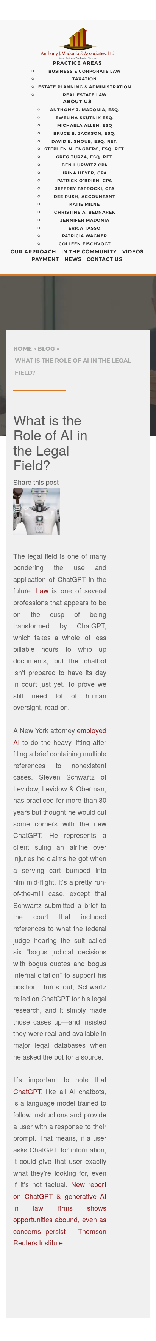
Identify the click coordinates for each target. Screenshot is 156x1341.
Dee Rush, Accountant (84, 196)
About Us (77, 101)
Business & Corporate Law (84, 71)
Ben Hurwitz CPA (85, 165)
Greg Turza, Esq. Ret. (85, 157)
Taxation (84, 79)
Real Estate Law (85, 94)
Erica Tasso (85, 228)
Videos (133, 251)
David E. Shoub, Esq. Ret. (84, 141)
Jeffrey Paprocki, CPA (85, 188)
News (72, 259)
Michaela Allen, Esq (84, 125)
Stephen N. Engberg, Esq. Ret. (84, 149)
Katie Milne (84, 204)
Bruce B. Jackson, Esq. (84, 133)
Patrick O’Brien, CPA (84, 180)
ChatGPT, (28, 1091)
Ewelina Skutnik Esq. (85, 117)
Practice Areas (77, 63)
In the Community (89, 251)
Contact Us (104, 259)
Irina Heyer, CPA (85, 173)
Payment (45, 259)
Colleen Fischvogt (85, 243)
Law (40, 590)
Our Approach (33, 251)
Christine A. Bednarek (84, 212)
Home (22, 348)
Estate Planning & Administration (84, 87)
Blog (46, 348)
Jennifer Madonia (84, 220)
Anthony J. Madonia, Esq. (85, 109)
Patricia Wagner (84, 235)
